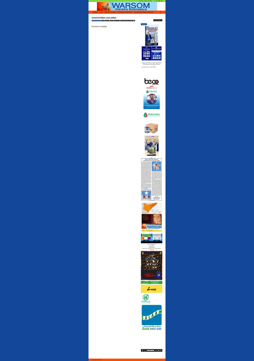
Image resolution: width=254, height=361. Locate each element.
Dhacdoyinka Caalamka (96, 20)
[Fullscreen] (160, 350)
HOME (101, 12)
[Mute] (158, 350)
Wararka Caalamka (110, 12)
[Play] (142, 350)
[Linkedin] (157, 1)
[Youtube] (161, 1)
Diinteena (107, 20)
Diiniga (103, 20)
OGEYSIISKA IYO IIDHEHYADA (125, 12)
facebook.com (116, 20)
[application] (151, 341)
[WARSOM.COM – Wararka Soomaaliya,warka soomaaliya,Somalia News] (127, 6)
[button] (160, 12)
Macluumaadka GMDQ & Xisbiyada (143, 12)
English (111, 20)
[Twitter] (159, 1)
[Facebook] (155, 1)
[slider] (150, 350)
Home (93, 15)
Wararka (95, 12)
